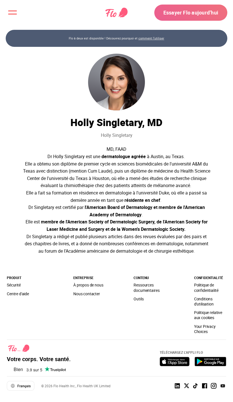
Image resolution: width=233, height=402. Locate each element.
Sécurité (14, 285)
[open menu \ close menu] (12, 12)
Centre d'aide (18, 293)
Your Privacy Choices (205, 329)
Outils (138, 299)
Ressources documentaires (146, 287)
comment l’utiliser (151, 38)
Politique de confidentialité (206, 287)
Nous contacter (86, 293)
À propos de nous (88, 285)
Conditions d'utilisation (204, 301)
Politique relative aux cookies (208, 315)
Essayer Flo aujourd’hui (190, 12)
